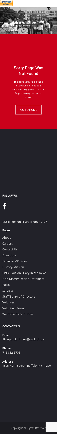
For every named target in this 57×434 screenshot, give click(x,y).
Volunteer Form (13, 308)
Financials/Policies (14, 261)
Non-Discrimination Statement (23, 279)
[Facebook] (4, 206)
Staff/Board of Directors (18, 296)
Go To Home (28, 110)
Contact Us (10, 249)
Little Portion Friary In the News (24, 273)
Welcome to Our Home (18, 314)
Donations (9, 255)
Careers (7, 243)
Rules (6, 285)
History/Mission (13, 267)
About (6, 237)
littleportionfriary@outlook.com (24, 339)
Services (7, 290)
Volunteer (9, 302)
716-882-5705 (11, 352)
